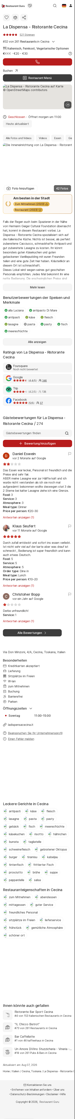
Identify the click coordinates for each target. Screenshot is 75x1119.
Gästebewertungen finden (23, 433)
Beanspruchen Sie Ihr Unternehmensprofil (35, 733)
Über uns (59, 1089)
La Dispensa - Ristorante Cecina (35, 26)
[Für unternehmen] (30, 6)
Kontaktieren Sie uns (39, 1084)
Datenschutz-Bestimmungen (27, 1094)
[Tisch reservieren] (37, 62)
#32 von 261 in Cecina (26, 41)
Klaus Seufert (23, 526)
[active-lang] (64, 6)
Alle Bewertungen (29, 633)
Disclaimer (52, 1094)
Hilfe (63, 1094)
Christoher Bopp (26, 594)
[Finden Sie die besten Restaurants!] (13, 5)
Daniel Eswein (24, 454)
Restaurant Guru (49, 1101)
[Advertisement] (37, 772)
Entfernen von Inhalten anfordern (32, 1089)
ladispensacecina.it (20, 725)
